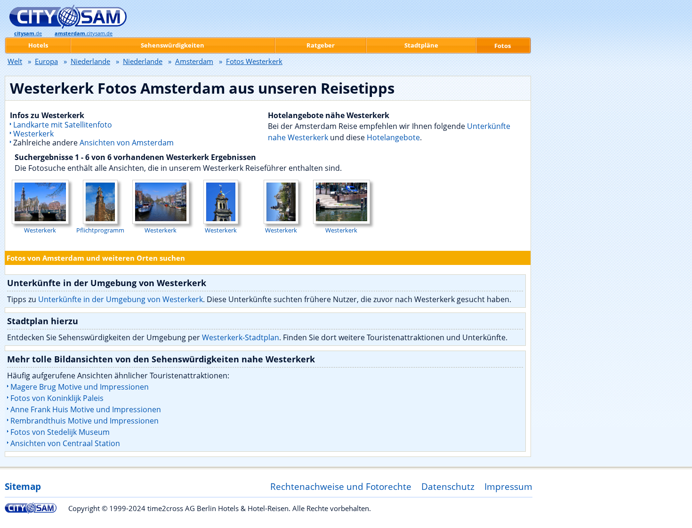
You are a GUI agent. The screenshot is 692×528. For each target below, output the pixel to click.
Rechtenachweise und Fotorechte (340, 486)
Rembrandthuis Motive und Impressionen (84, 421)
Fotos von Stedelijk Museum (60, 432)
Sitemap (23, 486)
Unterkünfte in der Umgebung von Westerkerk (120, 299)
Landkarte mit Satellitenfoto (62, 125)
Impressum (508, 486)
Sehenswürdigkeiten (172, 45)
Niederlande (90, 61)
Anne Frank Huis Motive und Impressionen (85, 409)
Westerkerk (33, 133)
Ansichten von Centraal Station (65, 443)
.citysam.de (84, 33)
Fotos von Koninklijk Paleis (57, 398)
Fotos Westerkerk (254, 61)
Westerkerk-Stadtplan (240, 337)
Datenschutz (448, 486)
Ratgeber (320, 45)
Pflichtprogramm (100, 230)
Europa (46, 61)
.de (28, 33)
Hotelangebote (393, 137)
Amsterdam (194, 61)
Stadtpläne (421, 45)
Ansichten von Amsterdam (127, 142)
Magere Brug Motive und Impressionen (79, 387)
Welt (15, 61)
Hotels (38, 45)
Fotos (502, 45)
